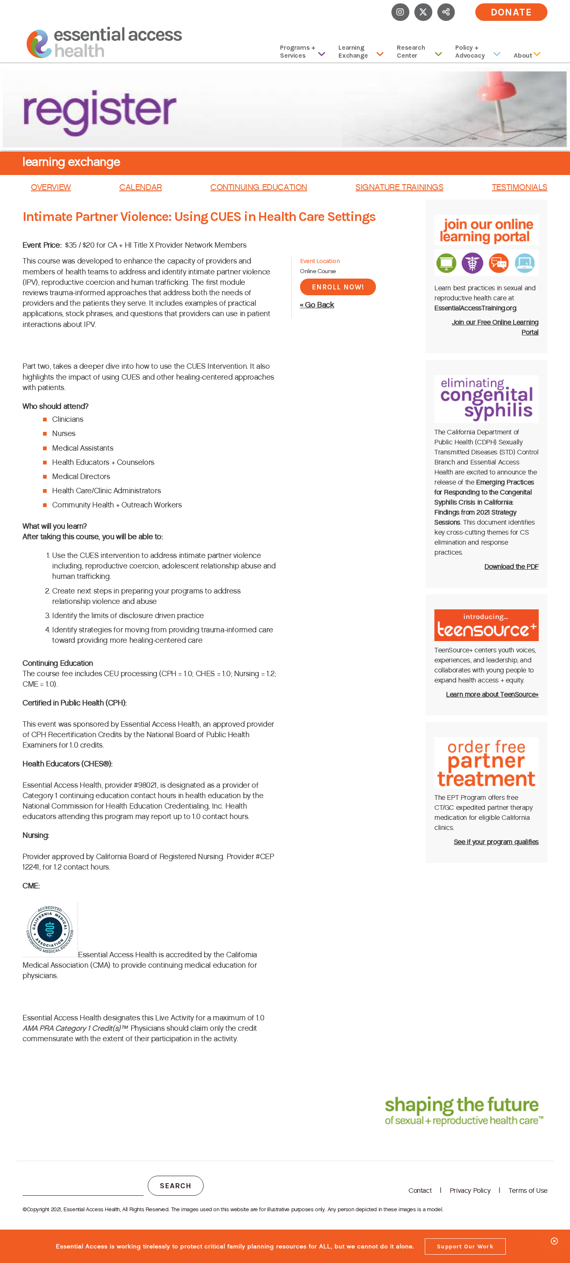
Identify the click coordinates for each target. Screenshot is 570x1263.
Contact (420, 1191)
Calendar (140, 187)
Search (176, 1185)
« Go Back (317, 305)
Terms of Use (528, 1191)
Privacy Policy (470, 1191)
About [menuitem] (523, 55)
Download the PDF (511, 567)
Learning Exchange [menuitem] (353, 51)
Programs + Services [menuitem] (297, 51)
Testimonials (519, 187)
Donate (511, 12)
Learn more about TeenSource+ (492, 694)
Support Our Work (465, 1246)
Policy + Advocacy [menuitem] (469, 51)
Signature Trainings (399, 187)
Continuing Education (258, 187)
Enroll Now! (338, 287)
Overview (51, 187)
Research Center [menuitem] (411, 51)
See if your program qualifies (496, 842)
